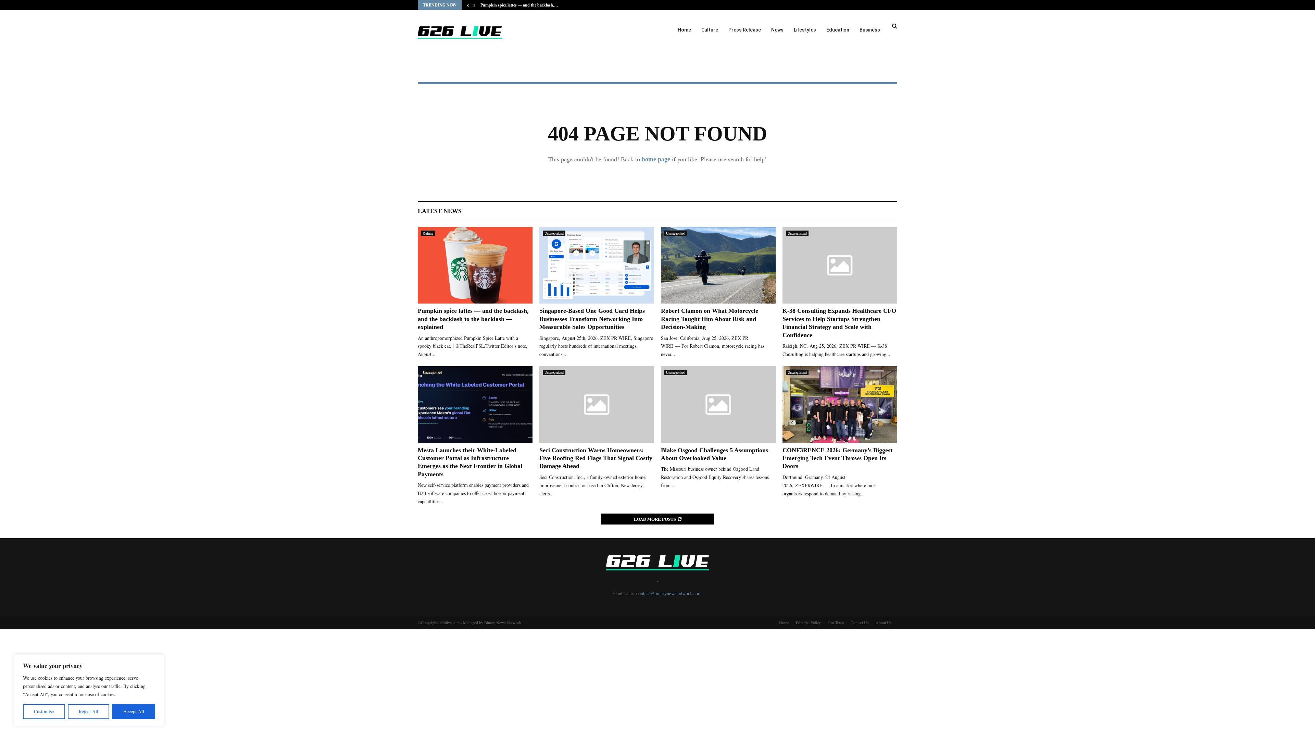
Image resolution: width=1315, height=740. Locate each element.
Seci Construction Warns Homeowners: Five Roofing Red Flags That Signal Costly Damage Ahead (595, 458)
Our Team (836, 622)
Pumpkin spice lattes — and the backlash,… (519, 5)
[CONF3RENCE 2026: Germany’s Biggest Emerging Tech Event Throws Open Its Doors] (839, 404)
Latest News (440, 211)
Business (870, 30)
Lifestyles (805, 30)
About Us (884, 622)
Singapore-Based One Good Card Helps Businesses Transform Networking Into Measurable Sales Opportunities (592, 318)
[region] (89, 690)
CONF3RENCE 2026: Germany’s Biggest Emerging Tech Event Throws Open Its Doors (837, 458)
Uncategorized (554, 233)
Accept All (133, 711)
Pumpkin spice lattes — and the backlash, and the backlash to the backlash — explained (473, 318)
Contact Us (860, 622)
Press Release (744, 30)
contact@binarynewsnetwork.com (669, 593)
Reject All (88, 711)
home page (656, 159)
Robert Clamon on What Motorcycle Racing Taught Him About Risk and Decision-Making (709, 318)
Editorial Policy (808, 622)
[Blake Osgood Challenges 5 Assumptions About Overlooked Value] (718, 404)
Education (837, 30)
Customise (44, 711)
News (777, 30)
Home (684, 30)
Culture (709, 30)
